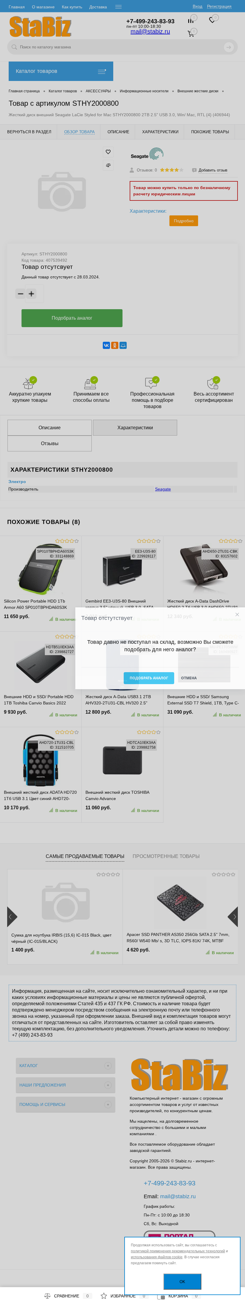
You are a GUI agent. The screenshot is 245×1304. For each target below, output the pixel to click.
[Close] (237, 614)
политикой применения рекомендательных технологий (178, 1251)
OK (182, 1282)
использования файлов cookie (157, 1257)
